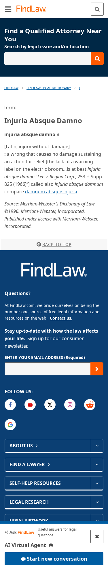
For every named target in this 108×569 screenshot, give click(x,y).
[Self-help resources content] (97, 483)
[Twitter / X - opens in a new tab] (50, 404)
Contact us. (61, 318)
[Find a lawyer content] (97, 464)
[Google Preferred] (10, 424)
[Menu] (8, 9)
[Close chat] (96, 536)
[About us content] (97, 445)
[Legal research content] (97, 502)
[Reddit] (89, 404)
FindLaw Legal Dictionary (48, 88)
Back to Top (56, 244)
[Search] (97, 9)
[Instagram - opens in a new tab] (69, 404)
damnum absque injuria (51, 191)
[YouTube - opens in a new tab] (30, 404)
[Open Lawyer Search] (54, 58)
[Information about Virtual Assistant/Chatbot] (51, 545)
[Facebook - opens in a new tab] (10, 404)
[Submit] (96, 368)
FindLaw (11, 88)
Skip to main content (54, 6)
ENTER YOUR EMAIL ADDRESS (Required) (45, 357)
